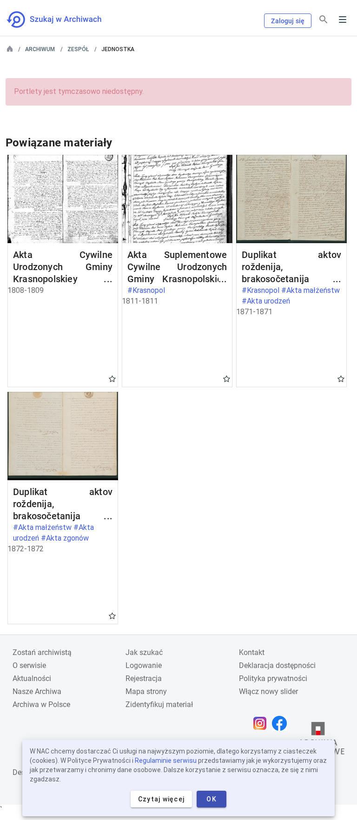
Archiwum (40, 49)
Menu (342, 19)
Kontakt (251, 652)
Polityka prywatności (273, 678)
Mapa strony (146, 691)
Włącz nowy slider (268, 691)
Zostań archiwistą (42, 652)
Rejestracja (144, 678)
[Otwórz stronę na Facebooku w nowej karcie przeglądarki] (281, 723)
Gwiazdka (112, 378)
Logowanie (144, 665)
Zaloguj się (287, 21)
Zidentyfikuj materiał (159, 704)
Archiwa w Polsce (41, 704)
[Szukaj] (323, 19)
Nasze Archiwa (37, 691)
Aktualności (32, 678)
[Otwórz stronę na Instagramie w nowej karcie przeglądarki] (262, 723)
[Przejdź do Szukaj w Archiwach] (62, 19)
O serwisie (29, 665)
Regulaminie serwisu (166, 760)
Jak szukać (144, 652)
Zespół (78, 49)
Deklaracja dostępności (277, 665)
